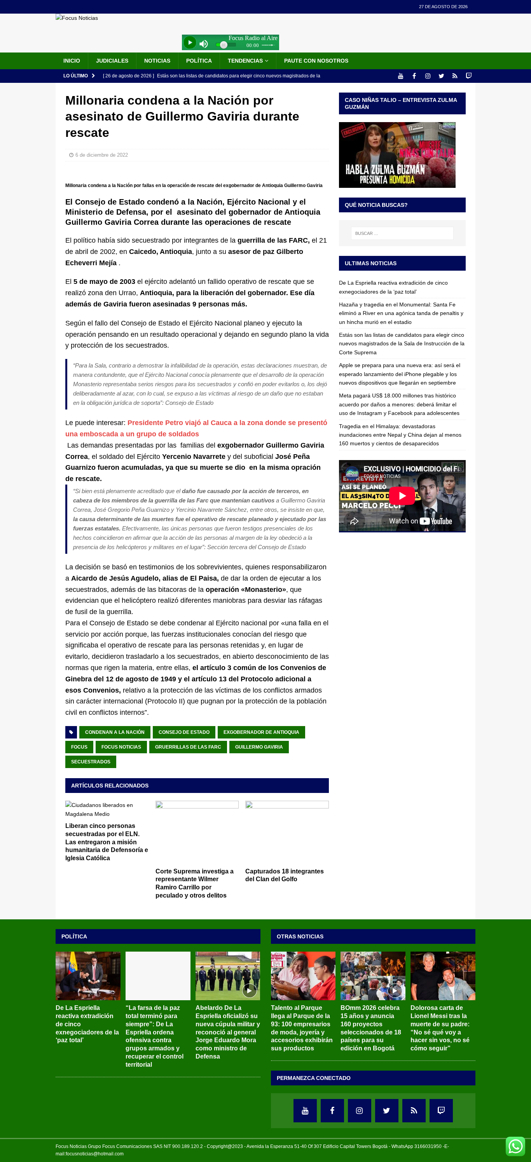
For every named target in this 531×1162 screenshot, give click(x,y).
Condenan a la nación (115, 732)
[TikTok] (455, 76)
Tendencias (245, 61)
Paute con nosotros (316, 61)
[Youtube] (400, 76)
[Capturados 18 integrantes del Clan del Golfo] (287, 832)
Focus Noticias (121, 747)
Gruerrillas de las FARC (188, 747)
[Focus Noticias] (77, 18)
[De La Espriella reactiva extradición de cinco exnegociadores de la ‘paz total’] (88, 976)
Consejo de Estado (184, 732)
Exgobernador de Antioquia (261, 732)
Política (199, 61)
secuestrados (90, 762)
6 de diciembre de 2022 (101, 155)
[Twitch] (468, 76)
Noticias (157, 61)
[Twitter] (441, 76)
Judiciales (112, 61)
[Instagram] (428, 76)
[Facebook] (414, 76)
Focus (79, 747)
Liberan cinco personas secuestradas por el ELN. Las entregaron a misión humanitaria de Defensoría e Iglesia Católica (106, 841)
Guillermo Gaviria (259, 747)
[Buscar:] (402, 233)
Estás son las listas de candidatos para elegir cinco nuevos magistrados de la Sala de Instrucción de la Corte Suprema (402, 343)
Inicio (71, 61)
